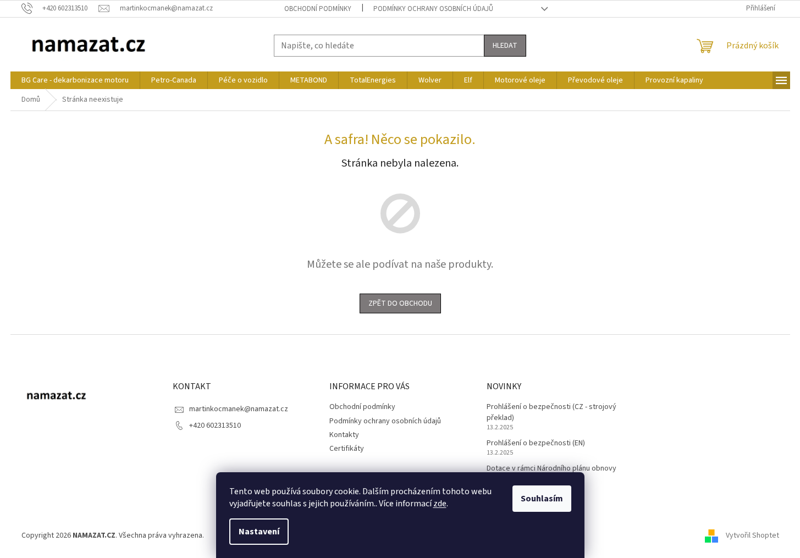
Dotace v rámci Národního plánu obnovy (551, 468)
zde (439, 504)
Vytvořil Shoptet (752, 535)
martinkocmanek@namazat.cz (238, 409)
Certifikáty (346, 448)
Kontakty (344, 434)
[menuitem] (75, 80)
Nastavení (259, 532)
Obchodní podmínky (317, 9)
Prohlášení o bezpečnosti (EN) (536, 443)
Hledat (505, 45)
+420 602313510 (215, 425)
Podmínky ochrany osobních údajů (433, 9)
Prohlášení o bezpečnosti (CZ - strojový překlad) (551, 412)
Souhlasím (542, 499)
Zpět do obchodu (400, 303)
